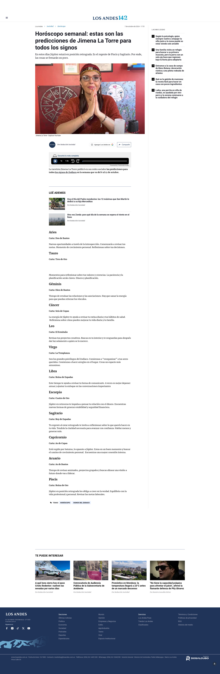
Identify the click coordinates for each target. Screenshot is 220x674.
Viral (100, 635)
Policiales (62, 632)
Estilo (100, 625)
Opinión (101, 618)
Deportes (62, 635)
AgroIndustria (103, 628)
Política (62, 621)
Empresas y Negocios (107, 621)
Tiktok (17, 628)
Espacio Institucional (106, 638)
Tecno (100, 632)
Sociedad (50, 26)
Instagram (12, 628)
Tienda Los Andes (145, 621)
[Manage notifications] (214, 664)
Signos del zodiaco (81, 503)
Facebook (6, 628)
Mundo (101, 614)
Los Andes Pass (144, 618)
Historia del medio (185, 625)
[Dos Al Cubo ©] (197, 660)
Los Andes (39, 26)
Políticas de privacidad (187, 618)
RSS (180, 621)
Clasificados (143, 625)
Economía (63, 625)
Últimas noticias (65, 618)
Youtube (28, 628)
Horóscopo (65, 503)
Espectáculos (64, 638)
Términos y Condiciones (188, 614)
